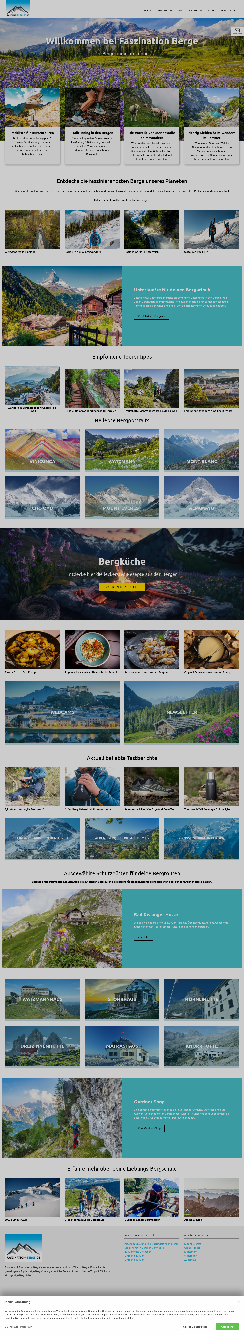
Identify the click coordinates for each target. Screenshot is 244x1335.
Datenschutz (11, 1326)
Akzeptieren (227, 1326)
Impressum (26, 1326)
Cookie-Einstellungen (195, 1326)
